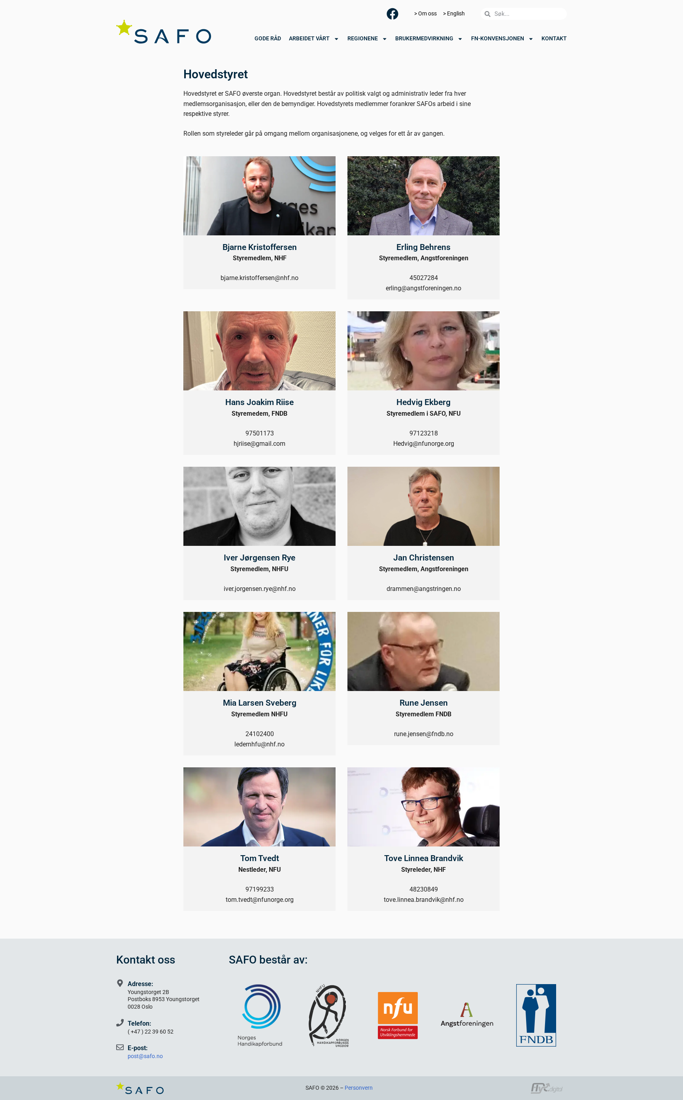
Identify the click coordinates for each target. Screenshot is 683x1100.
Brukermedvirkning (424, 38)
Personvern (359, 1088)
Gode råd (268, 38)
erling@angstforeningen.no (423, 288)
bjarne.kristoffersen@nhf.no (259, 278)
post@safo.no (145, 1056)
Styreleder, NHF (423, 869)
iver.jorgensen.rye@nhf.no (260, 589)
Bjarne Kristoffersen (260, 247)
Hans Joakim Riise (259, 402)
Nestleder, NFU (259, 869)
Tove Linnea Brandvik (423, 858)
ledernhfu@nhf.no (259, 744)
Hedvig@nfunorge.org (423, 443)
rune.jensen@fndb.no (423, 734)
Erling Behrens (423, 247)
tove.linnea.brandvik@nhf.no (424, 899)
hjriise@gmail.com (259, 443)
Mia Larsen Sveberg (259, 703)
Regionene (362, 38)
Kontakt (554, 38)
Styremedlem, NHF (260, 258)
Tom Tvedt (259, 858)
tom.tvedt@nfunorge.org (260, 899)
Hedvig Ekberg (423, 402)
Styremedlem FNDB (423, 714)
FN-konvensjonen (497, 38)
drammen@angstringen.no (424, 589)
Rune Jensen (424, 703)
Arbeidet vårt (309, 38)
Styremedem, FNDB (259, 413)
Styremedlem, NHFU (259, 569)
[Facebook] (392, 14)
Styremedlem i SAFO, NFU (424, 413)
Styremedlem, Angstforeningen (423, 258)
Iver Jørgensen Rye (259, 557)
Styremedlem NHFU (259, 714)
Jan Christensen (423, 557)
